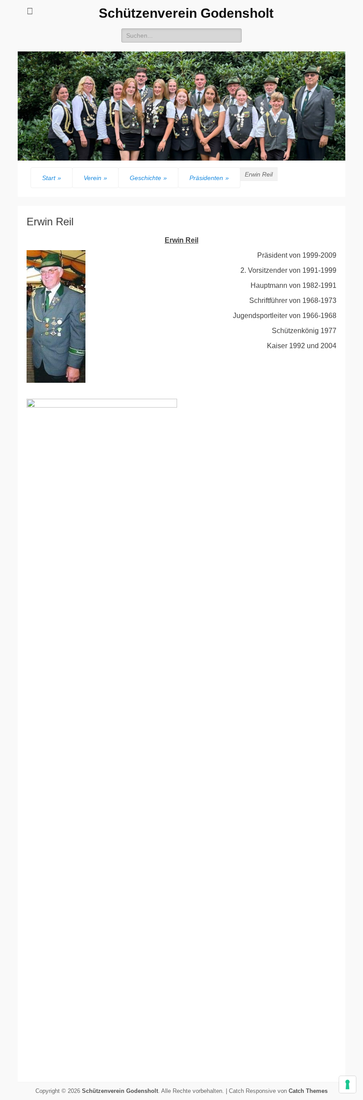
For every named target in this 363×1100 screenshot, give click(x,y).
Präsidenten (209, 177)
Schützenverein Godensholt (186, 13)
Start (51, 177)
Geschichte (148, 177)
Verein (95, 177)
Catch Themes (308, 1091)
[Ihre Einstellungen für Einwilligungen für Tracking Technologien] (347, 1084)
